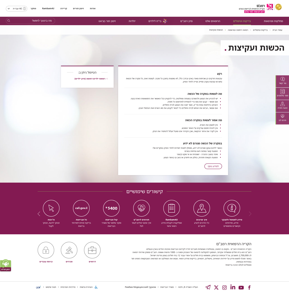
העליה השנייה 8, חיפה (187, 287)
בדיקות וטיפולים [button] (242, 21)
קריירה (63, 8)
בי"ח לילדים (154, 21)
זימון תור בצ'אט (107, 21)
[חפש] (9, 21)
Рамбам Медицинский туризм (140, 287)
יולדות (132, 21)
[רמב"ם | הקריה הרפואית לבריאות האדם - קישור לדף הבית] (260, 8)
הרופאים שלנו (212, 21)
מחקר (33, 8)
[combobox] (16, 8)
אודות (92, 8)
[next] (40, 214)
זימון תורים (78, 8)
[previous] (249, 214)
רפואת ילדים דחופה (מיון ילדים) (90, 78)
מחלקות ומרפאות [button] (273, 21)
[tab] (282, 81)
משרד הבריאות (167, 287)
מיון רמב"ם (186, 21)
